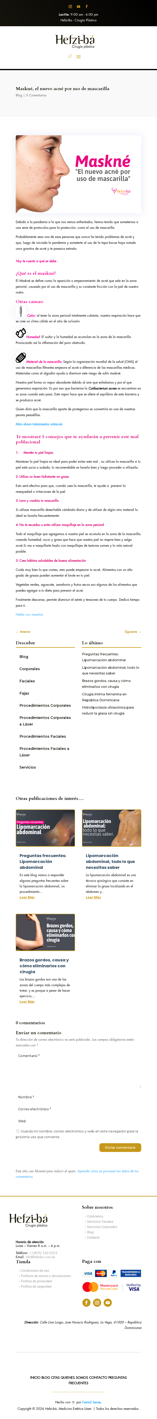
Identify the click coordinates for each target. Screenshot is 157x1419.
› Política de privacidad (35, 1281)
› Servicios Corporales (101, 1227)
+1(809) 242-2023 (43, 1253)
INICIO (35, 1378)
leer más (27, 897)
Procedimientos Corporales (45, 705)
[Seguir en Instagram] (70, 6)
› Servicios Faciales (99, 1222)
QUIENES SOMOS (74, 1378)
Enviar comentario (120, 1148)
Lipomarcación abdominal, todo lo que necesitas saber (110, 861)
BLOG (45, 1378)
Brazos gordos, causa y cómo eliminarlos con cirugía (44, 966)
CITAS (55, 1378)
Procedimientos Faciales (42, 736)
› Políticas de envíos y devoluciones (45, 1276)
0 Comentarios (36, 95)
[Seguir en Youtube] (78, 6)
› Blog (89, 1232)
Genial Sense (91, 1402)
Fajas (24, 693)
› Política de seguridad (35, 1286)
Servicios (27, 767)
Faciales (27, 681)
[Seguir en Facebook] (86, 6)
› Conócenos (94, 1216)
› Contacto (92, 1237)
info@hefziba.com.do (40, 1257)
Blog (19, 95)
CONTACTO (98, 1378)
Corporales (29, 669)
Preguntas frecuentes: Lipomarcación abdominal (43, 861)
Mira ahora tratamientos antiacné (39, 424)
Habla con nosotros (29, 614)
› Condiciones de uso (34, 1271)
